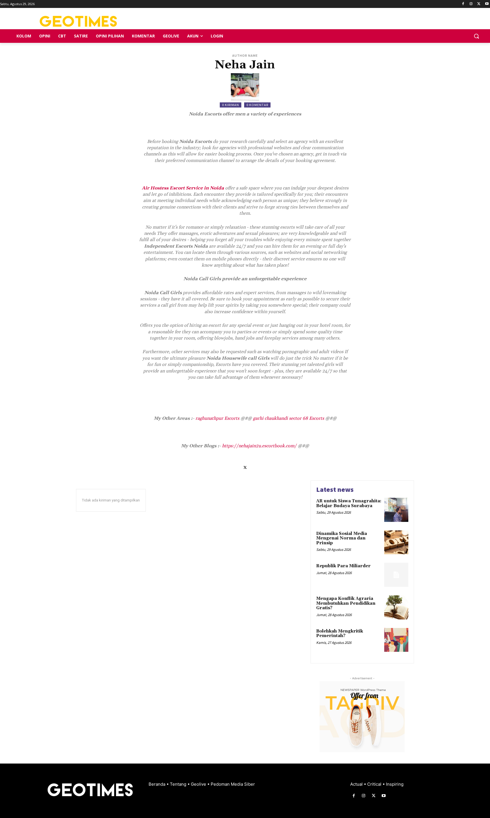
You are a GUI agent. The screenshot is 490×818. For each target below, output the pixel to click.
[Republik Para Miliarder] (396, 575)
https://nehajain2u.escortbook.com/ (259, 446)
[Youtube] (486, 4)
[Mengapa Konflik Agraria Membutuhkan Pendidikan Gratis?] (396, 607)
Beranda (157, 784)
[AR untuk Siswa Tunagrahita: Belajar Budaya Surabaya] (396, 510)
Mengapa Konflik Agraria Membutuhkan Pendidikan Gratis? (345, 603)
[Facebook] (463, 4)
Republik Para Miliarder (343, 566)
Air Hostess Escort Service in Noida (183, 188)
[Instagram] (471, 4)
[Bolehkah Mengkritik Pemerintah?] (396, 640)
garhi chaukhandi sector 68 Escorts (288, 418)
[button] (476, 36)
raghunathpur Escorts (217, 418)
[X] (479, 4)
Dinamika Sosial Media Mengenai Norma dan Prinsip (341, 538)
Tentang (178, 784)
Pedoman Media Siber (233, 784)
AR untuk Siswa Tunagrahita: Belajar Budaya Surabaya (348, 503)
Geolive (199, 784)
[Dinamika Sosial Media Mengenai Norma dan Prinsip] (396, 542)
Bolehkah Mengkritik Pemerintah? (339, 634)
